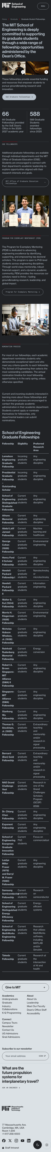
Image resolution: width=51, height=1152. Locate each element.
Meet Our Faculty (36, 1006)
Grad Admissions (11, 1036)
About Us (32, 999)
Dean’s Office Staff (37, 1009)
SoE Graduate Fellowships (18, 97)
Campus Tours (9, 1022)
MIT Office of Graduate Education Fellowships (22, 182)
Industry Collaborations (9, 1008)
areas (36, 805)
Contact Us (8, 1029)
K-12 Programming (11, 1012)
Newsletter (8, 1026)
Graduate (14, 19)
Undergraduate (10, 999)
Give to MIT (13, 987)
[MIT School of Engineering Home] (14, 5)
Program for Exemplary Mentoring (21, 292)
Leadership (33, 1002)
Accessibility (33, 1013)
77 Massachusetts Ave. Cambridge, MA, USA (14, 1126)
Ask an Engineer (9, 1088)
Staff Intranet (12, 1148)
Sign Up (42, 1056)
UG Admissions (10, 1033)
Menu (43, 6)
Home (4, 19)
